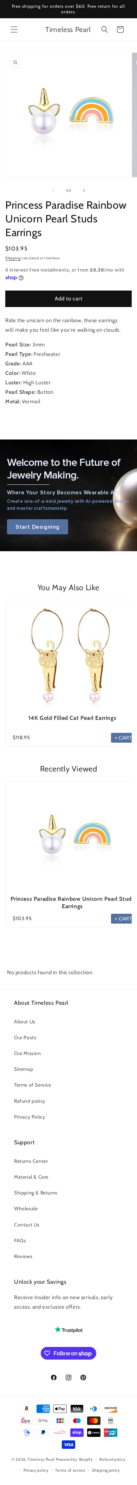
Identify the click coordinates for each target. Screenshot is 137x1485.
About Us (24, 1021)
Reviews (23, 1256)
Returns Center (31, 1161)
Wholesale (26, 1208)
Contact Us (27, 1225)
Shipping (13, 258)
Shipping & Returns (36, 1193)
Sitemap (23, 1069)
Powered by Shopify (74, 1459)
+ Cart (123, 738)
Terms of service (70, 1470)
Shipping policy (106, 1470)
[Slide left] (53, 190)
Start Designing (37, 526)
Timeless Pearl (41, 1459)
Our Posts (25, 1037)
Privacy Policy (29, 1117)
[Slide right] (84, 190)
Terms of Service (32, 1085)
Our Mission (27, 1053)
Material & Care (31, 1177)
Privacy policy (36, 1470)
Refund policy (29, 1101)
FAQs (20, 1240)
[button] (14, 29)
